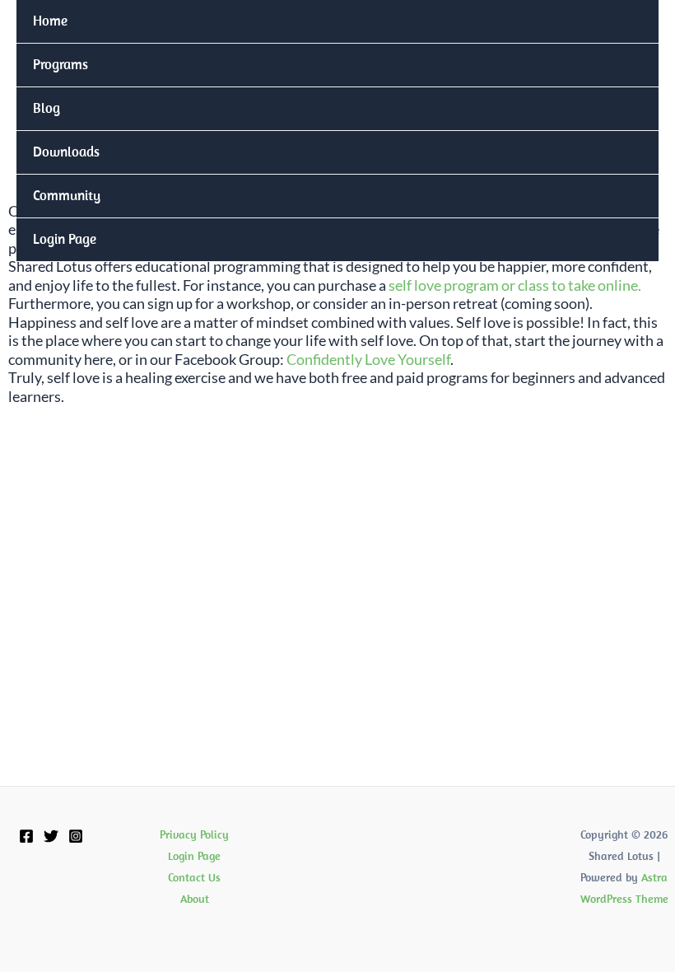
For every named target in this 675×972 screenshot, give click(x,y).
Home (50, 21)
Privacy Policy (194, 834)
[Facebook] (26, 836)
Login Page (64, 239)
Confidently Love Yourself (368, 359)
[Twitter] (51, 836)
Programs (60, 64)
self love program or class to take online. (515, 285)
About (194, 898)
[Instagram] (75, 836)
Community (66, 195)
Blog (46, 108)
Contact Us (194, 877)
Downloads (66, 152)
